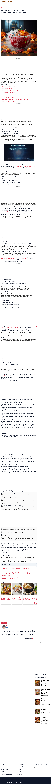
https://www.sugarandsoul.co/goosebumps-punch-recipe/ (16, 568)
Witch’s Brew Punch (7, 88)
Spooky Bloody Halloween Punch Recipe (25, 166)
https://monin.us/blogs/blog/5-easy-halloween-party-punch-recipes (18, 572)
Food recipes (8, 7)
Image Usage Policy (21, 764)
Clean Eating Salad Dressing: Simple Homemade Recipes (6, 598)
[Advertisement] (19, 66)
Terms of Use (20, 769)
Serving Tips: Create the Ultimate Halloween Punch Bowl (15, 99)
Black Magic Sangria (7, 94)
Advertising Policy (21, 771)
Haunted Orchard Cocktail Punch (10, 90)
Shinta (8, 625)
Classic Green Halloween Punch (9, 86)
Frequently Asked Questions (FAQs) (10, 101)
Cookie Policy (20, 774)
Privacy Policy (20, 766)
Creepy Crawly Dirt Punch (8, 92)
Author (3, 622)
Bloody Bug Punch (6, 95)
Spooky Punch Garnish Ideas (9, 97)
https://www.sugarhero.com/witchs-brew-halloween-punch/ (17, 570)
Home (2, 7)
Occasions (14, 7)
